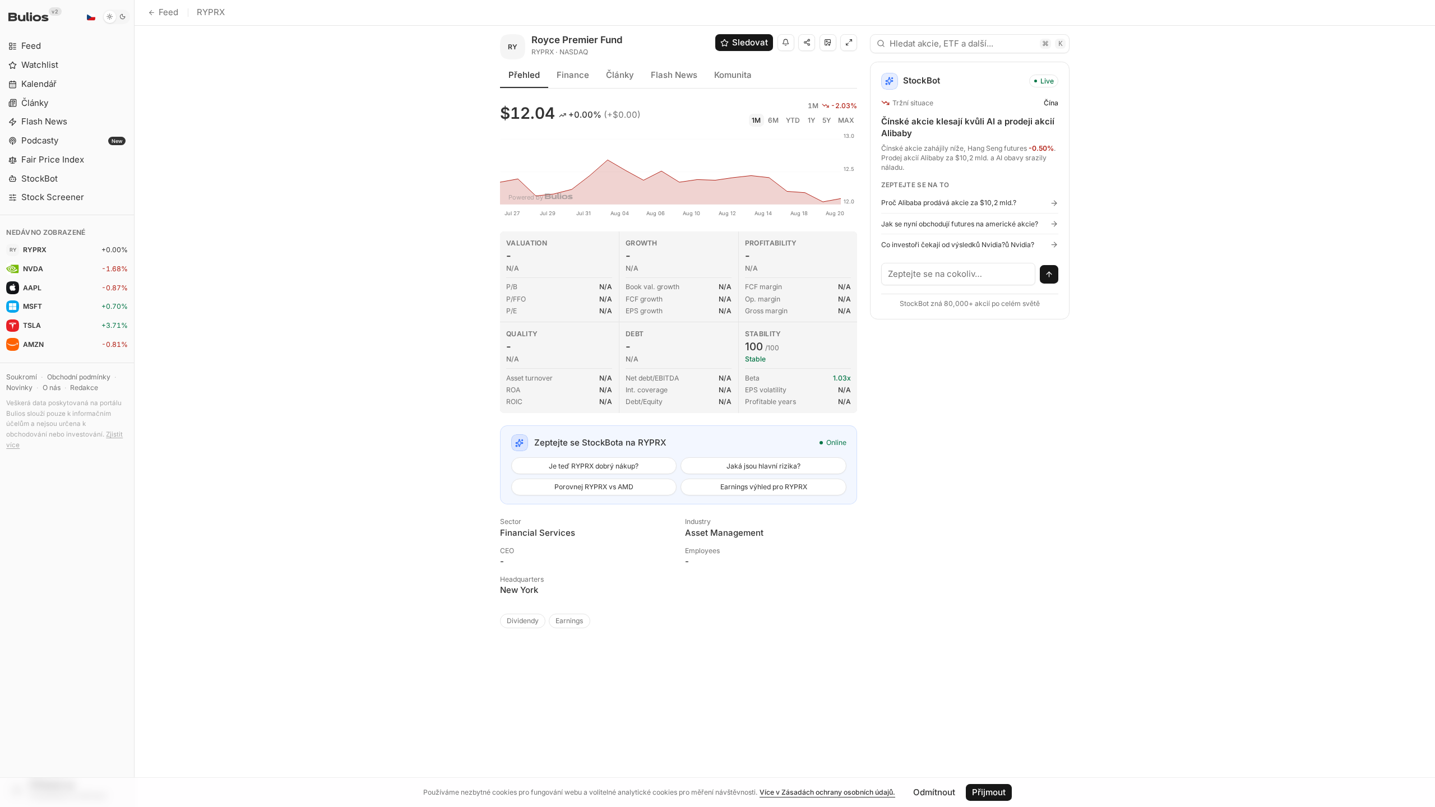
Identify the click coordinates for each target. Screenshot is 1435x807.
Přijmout (989, 792)
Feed (168, 12)
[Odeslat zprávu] (1049, 274)
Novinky (19, 387)
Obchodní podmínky (78, 377)
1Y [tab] (811, 120)
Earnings (569, 620)
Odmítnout (934, 792)
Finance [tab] (573, 74)
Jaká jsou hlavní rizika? (763, 466)
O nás (52, 387)
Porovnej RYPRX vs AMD (593, 487)
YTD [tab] (793, 120)
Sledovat (750, 42)
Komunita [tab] (733, 74)
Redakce (84, 387)
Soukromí (21, 377)
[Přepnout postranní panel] (134, 403)
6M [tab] (773, 120)
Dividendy (523, 620)
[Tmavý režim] (116, 17)
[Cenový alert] (785, 42)
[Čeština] (91, 17)
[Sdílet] (806, 42)
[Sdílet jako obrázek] (828, 42)
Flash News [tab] (674, 74)
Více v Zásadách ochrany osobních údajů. (827, 792)
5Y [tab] (826, 120)
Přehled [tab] (524, 74)
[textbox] (958, 274)
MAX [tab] (846, 120)
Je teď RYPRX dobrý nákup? (593, 466)
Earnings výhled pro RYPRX (763, 487)
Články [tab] (620, 74)
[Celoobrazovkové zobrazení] (848, 42)
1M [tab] (756, 120)
